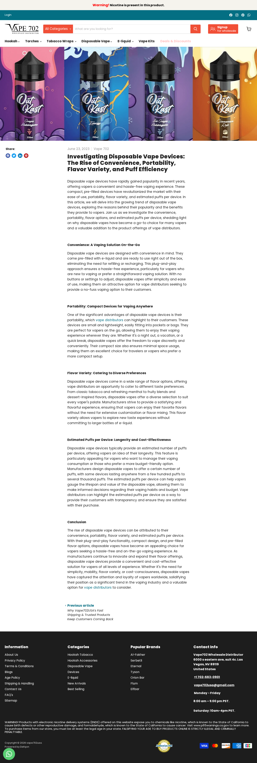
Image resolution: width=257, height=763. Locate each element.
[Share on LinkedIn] (20, 155)
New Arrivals (77, 683)
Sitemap (11, 700)
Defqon (24, 747)
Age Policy (12, 677)
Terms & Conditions (19, 666)
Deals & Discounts (175, 41)
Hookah (11, 41)
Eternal (136, 666)
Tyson (135, 672)
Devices (73, 672)
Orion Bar (137, 677)
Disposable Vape (95, 41)
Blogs (9, 672)
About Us (11, 654)
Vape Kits (147, 41)
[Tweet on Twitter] (14, 155)
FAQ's (9, 695)
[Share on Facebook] (8, 155)
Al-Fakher (138, 654)
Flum (134, 683)
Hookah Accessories (82, 660)
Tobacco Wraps (60, 41)
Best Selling (76, 689)
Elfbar (135, 689)
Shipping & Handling (19, 683)
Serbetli (136, 660)
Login (8, 15)
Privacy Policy (15, 660)
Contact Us (13, 689)
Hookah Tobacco (80, 654)
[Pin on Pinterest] (26, 155)
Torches (32, 41)
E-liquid (125, 41)
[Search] (195, 29)
